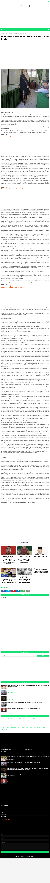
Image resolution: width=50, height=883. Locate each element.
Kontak (10, 1)
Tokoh (31, 727)
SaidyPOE (29, 725)
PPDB (42, 723)
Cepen (8, 720)
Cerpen (12, 720)
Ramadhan (23, 725)
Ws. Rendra (4, 729)
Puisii (14, 725)
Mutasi (25, 723)
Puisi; (10, 725)
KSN (7, 723)
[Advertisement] (25, 18)
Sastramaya (35, 725)
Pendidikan (30, 723)
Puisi (6, 725)
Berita (28, 718)
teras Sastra (3, 751)
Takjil (23, 727)
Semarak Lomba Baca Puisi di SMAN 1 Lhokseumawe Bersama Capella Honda (23, 691)
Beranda (3, 33)
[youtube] (48, 1)
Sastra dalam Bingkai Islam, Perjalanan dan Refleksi (15, 136)
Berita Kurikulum (34, 718)
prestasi (46, 723)
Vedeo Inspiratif (37, 727)
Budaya (3, 720)
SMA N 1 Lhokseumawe (15, 727)
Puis (3, 725)
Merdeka (20, 723)
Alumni (7, 718)
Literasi (11, 723)
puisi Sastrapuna (28, 749)
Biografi (44, 718)
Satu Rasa (42, 725)
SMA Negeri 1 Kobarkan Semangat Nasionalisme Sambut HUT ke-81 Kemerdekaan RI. (25, 702)
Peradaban (37, 723)
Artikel (7, 33)
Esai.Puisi (26, 720)
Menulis (15, 723)
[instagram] (46, 1)
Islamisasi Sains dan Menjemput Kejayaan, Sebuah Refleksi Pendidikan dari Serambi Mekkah (25, 580)
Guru (35, 720)
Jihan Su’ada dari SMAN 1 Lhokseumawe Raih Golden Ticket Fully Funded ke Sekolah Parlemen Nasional (9, 580)
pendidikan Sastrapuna (6, 749)
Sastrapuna (4, 41)
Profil (6, 1)
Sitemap (14, 1)
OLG (34, 856)
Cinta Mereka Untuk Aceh (41, 556)
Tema (27, 727)
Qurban (17, 725)
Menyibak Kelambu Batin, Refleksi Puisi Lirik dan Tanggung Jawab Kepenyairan (24, 708)
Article (11, 718)
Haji (38, 720)
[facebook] (41, 1)
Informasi (43, 720)
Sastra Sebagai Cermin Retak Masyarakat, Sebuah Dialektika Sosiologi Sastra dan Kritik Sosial (41, 572)
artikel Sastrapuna (5, 747)
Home (2, 1)
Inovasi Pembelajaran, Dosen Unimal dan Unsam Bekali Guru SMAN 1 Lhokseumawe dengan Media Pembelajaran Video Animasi (25, 286)
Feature (31, 720)
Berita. (40, 718)
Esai (21, 720)
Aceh (3, 718)
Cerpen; (17, 720)
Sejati (3, 727)
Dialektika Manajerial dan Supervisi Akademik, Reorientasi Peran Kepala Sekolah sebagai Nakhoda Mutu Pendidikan (25, 559)
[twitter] (43, 1)
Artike (16, 718)
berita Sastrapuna (29, 747)
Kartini (3, 723)
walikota (43, 727)
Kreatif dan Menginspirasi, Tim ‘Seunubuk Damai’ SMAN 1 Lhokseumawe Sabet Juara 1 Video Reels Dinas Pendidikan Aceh (28, 686)
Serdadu (8, 727)
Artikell (23, 718)
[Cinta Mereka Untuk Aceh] (41, 550)
